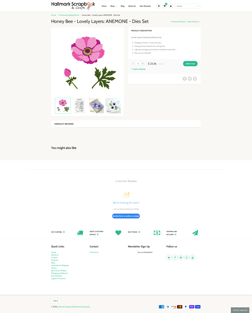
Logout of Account (58, 278)
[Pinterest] (180, 257)
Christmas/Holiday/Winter (69, 15)
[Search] (198, 6)
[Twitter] (169, 257)
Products (54, 260)
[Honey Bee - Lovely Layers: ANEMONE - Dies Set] (87, 63)
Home (104, 6)
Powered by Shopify (82, 307)
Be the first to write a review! (126, 216)
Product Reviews (64, 124)
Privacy (54, 268)
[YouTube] (192, 257)
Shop (112, 6)
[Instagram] (186, 257)
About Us (132, 6)
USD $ (55, 301)
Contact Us (94, 252)
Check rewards (240, 310)
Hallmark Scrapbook (65, 307)
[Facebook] (175, 257)
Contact (54, 257)
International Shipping (60, 265)
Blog (122, 6)
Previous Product (178, 21)
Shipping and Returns (59, 273)
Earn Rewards (145, 6)
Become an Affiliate (58, 270)
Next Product (193, 21)
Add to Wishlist (139, 69)
